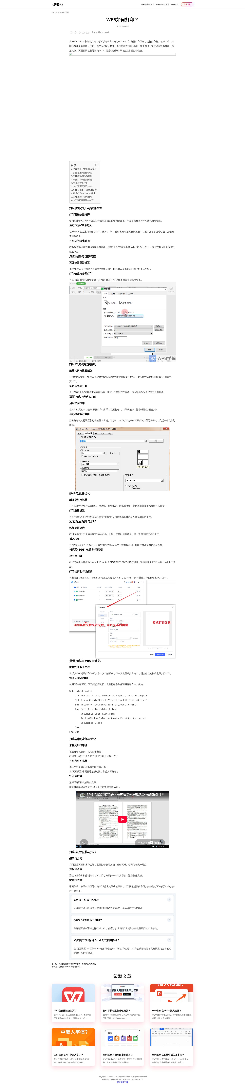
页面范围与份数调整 (82, 172)
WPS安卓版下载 (162, 4)
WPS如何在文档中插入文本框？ (168, 1054)
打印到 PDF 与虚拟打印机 (85, 189)
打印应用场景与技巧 (84, 200)
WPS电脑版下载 (147, 4)
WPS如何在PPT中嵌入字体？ (68, 1054)
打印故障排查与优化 (82, 196)
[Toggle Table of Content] (94, 165)
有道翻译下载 (122, 1082)
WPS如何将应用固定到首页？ (118, 1054)
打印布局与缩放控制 (82, 176)
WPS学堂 (175, 4)
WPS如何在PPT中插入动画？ (166, 1010)
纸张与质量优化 (80, 182)
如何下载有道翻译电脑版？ (116, 1010)
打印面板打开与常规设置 (85, 169)
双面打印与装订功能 (82, 179)
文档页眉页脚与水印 (82, 186)
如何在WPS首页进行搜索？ (70, 966)
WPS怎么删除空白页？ (65, 1010)
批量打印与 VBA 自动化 (84, 193)
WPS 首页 (56, 12)
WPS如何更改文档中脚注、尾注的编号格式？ (77, 964)
